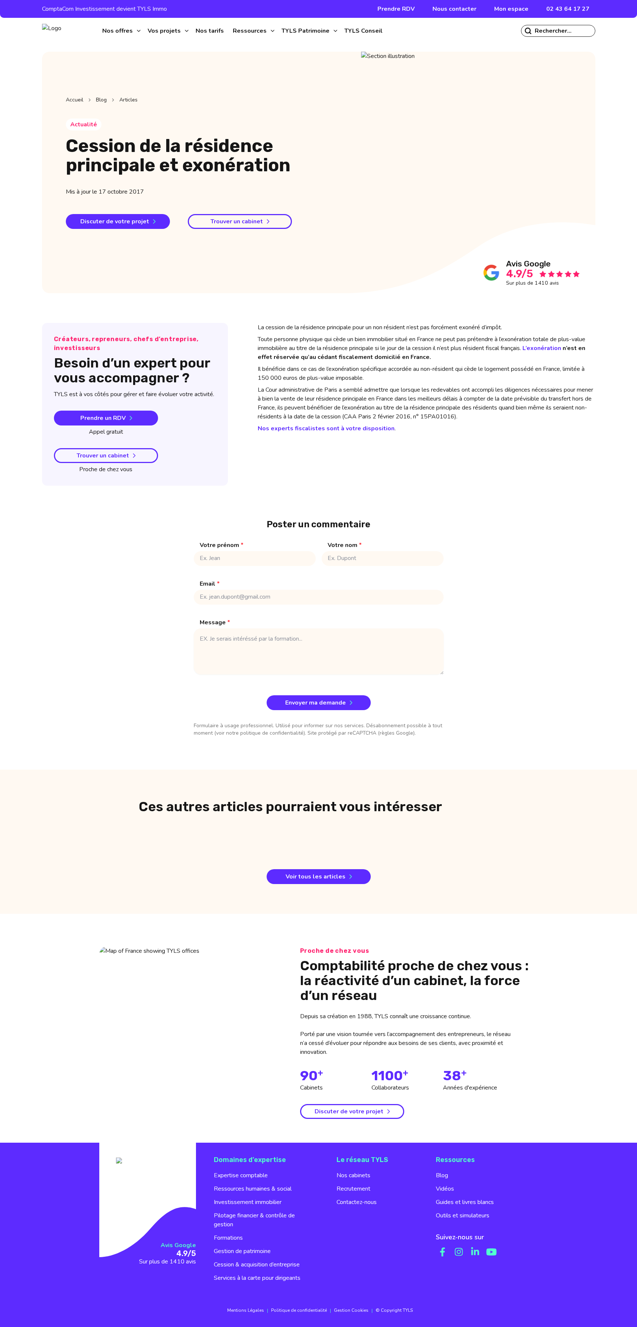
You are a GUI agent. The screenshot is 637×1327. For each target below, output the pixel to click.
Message (215, 622)
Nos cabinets (353, 1175)
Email (210, 584)
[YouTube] (491, 1252)
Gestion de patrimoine (242, 1251)
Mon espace (511, 9)
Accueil (74, 99)
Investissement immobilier (247, 1202)
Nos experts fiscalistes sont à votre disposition (326, 428)
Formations (228, 1238)
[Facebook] (442, 1252)
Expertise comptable (241, 1175)
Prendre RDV (396, 9)
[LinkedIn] (475, 1252)
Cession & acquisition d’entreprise (257, 1264)
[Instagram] (459, 1252)
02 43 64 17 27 (567, 9)
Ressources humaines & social (253, 1189)
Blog (101, 99)
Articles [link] (128, 99)
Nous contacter (454, 9)
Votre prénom (222, 545)
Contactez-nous (357, 1202)
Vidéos (445, 1189)
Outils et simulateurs (462, 1215)
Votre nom (345, 545)
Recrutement (353, 1189)
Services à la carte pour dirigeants (257, 1278)
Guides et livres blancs (465, 1202)
